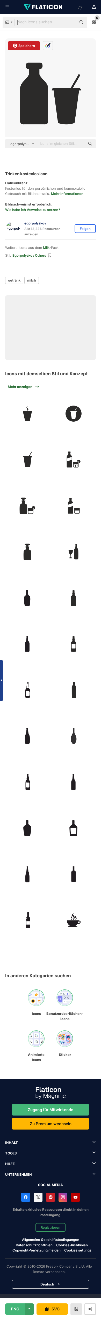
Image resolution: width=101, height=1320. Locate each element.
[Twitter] (38, 1197)
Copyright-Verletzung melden (36, 1250)
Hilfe (10, 1164)
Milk (46, 247)
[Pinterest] (50, 1197)
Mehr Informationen (67, 193)
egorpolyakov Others (29, 255)
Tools (11, 1153)
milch (31, 280)
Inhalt (11, 1142)
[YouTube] (75, 1197)
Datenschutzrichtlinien (34, 1245)
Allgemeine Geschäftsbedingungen (50, 1239)
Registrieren (50, 1227)
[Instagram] (63, 1197)
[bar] (74, 828)
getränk (14, 280)
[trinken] (27, 414)
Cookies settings (77, 1250)
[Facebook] (25, 1197)
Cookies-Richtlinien (72, 1245)
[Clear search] (70, 22)
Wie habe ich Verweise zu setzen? (32, 210)
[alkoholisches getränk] (74, 598)
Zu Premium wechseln (50, 1123)
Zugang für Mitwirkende (50, 1109)
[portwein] (27, 920)
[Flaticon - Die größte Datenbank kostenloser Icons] (43, 7)
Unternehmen (18, 1174)
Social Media (50, 1185)
